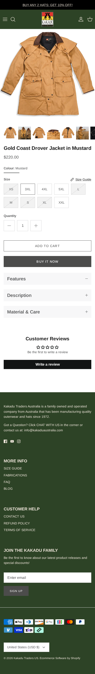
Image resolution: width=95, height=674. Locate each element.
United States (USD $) (23, 647)
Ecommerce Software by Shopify (60, 658)
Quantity (10, 216)
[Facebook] (5, 441)
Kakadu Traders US (26, 658)
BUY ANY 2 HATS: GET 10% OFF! (48, 5)
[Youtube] (12, 441)
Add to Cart (47, 246)
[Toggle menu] (5, 19)
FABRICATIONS (15, 475)
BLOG (8, 488)
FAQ (7, 482)
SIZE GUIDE (13, 468)
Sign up (16, 591)
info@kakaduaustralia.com (43, 430)
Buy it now (47, 261)
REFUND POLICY (17, 523)
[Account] (80, 19)
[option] (47, 76)
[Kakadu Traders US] (47, 19)
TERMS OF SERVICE (19, 530)
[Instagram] (19, 441)
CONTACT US (14, 516)
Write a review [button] (48, 364)
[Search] (15, 19)
